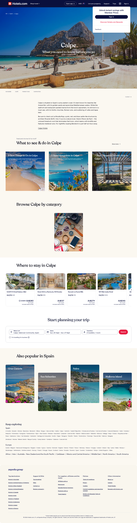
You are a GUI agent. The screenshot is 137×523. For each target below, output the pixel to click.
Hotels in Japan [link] (12, 505)
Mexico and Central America (78, 454)
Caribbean (60, 454)
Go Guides (8, 91)
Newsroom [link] (61, 484)
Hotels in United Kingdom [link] (15, 489)
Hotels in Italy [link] (12, 495)
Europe (9, 445)
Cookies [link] (85, 486)
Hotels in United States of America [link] (18, 482)
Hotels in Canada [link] (13, 492)
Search (123, 332)
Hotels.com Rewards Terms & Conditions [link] (91, 494)
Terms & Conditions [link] (88, 479)
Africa (8, 454)
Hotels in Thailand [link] (13, 498)
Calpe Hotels (37, 91)
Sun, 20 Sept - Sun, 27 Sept (60, 333)
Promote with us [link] (63, 491)
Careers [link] (110, 482)
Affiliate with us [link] (63, 481)
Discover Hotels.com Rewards (111, 22)
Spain (11, 13)
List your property (94, 4)
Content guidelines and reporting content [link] (93, 489)
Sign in (126, 4)
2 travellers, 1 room (93, 333)
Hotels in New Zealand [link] (15, 486)
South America (123, 454)
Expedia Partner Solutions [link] (65, 487)
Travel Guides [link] (112, 486)
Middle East (96, 454)
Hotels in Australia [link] (13, 479)
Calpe (16, 91)
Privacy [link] (85, 482)
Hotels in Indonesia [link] (14, 502)
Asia (14, 454)
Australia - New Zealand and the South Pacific (36, 454)
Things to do (26, 91)
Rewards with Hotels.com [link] (115, 489)
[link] (111, 29)
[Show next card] (131, 289)
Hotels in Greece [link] (13, 508)
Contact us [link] (36, 486)
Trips (114, 4)
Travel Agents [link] (62, 494)
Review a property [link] (38, 489)
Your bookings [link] (37, 479)
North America (109, 454)
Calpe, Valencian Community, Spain (26, 333)
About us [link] (110, 479)
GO (7, 13)
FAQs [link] (34, 482)
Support (106, 4)
